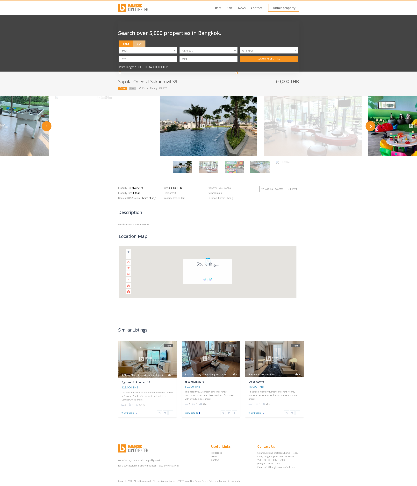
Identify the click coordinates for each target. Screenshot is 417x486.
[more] (140, 399)
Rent (218, 8)
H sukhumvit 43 (195, 381)
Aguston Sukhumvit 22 (136, 382)
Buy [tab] (139, 43)
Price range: (126, 67)
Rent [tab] (126, 43)
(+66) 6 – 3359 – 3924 (268, 463)
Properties (216, 452)
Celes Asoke (256, 381)
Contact (256, 8)
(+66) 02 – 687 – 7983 (273, 459)
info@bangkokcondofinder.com (280, 467)
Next (370, 126)
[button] (283, 7)
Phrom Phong (149, 88)
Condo (123, 88)
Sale (230, 8)
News (242, 8)
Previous (46, 126)
